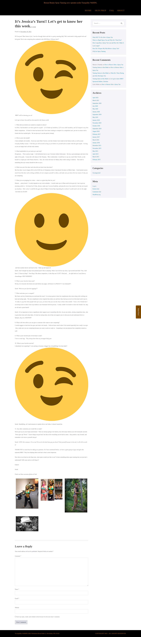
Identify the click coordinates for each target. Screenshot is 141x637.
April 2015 (96, 154)
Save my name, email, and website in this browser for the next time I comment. (38, 617)
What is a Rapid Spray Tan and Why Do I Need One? (107, 40)
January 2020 (96, 111)
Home (88, 10)
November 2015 (97, 148)
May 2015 (95, 151)
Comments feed (97, 192)
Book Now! (138, 312)
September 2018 (97, 128)
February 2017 (97, 134)
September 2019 (97, 114)
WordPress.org (97, 194)
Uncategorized (96, 173)
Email (17, 598)
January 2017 (96, 137)
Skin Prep (100, 10)
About (121, 10)
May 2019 (95, 117)
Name (17, 589)
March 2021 (96, 100)
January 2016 (96, 142)
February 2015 (97, 159)
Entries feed (96, 189)
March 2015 (96, 157)
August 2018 (96, 131)
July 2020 (95, 106)
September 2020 (97, 103)
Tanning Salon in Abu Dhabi (100, 78)
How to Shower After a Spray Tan (114, 64)
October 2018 (96, 126)
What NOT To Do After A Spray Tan (103, 37)
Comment (18, 556)
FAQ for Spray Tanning (99, 51)
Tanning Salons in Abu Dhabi (101, 67)
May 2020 (95, 109)
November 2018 (97, 123)
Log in (94, 186)
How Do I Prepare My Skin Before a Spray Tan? (106, 48)
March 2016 (96, 140)
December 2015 (97, 145)
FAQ (111, 10)
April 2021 (96, 97)
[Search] (121, 23)
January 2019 (96, 120)
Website (17, 607)
